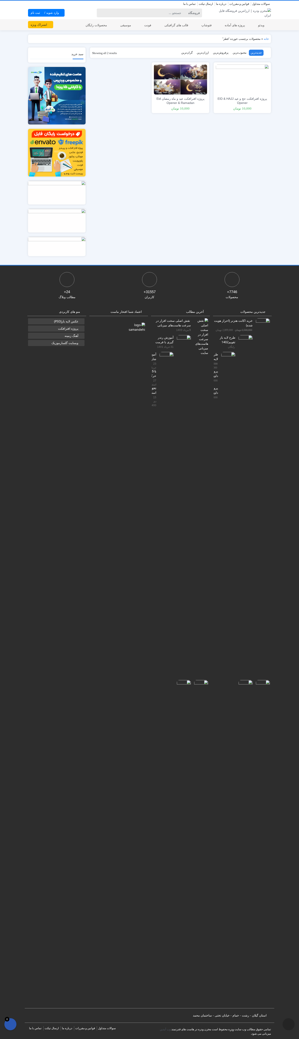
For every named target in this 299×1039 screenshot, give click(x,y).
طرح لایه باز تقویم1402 (227, 339)
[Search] (101, 13)
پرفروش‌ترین (221, 52)
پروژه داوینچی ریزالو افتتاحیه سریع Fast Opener (216, 390)
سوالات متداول (261, 4)
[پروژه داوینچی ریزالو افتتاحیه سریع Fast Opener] (244, 844)
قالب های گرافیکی (176, 25)
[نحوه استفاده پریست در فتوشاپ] (182, 844)
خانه (266, 38)
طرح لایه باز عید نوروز (216, 356)
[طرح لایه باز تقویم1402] (244, 499)
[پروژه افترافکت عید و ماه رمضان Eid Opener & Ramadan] (180, 79)
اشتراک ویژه (39, 25)
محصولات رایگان (96, 25)
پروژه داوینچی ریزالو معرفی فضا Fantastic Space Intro (216, 373)
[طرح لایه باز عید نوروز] (226, 516)
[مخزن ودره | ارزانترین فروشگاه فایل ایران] (242, 12)
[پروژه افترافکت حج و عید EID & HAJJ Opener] (242, 79)
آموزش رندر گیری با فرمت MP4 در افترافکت (164, 339)
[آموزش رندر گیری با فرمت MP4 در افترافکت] (182, 499)
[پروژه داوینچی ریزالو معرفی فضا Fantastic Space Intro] (261, 844)
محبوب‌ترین (239, 52)
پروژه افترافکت (68, 328)
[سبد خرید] (10, 1024)
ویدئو (261, 25)
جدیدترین (256, 52)
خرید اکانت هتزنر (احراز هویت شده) (233, 322)
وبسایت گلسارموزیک (64, 343)
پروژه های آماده (235, 25)
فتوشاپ (206, 25)
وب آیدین (165, 1029)
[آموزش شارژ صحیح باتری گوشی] (165, 516)
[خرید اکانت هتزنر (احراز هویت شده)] (261, 482)
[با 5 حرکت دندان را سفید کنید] (199, 844)
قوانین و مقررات (239, 4)
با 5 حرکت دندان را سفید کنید (154, 373)
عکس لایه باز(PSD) (66, 321)
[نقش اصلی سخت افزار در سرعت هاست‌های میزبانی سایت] (199, 336)
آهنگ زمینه (71, 336)
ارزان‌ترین (203, 52)
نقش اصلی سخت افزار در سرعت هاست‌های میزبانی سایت (173, 322)
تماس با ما (189, 4)
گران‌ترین (187, 52)
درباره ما (221, 4)
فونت (147, 25)
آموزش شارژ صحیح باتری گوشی (154, 356)
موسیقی (125, 25)
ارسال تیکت (206, 4)
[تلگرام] (30, 4)
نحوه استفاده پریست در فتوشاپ (154, 390)
